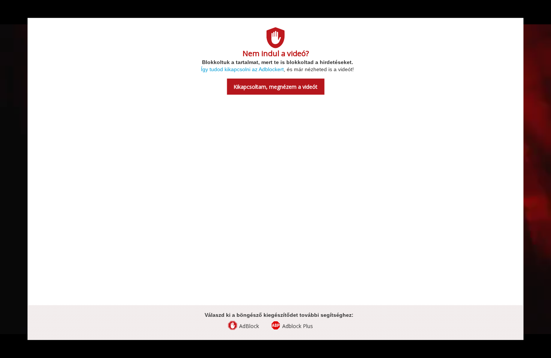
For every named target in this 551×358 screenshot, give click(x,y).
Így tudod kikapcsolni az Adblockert (242, 69)
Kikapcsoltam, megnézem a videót (275, 86)
